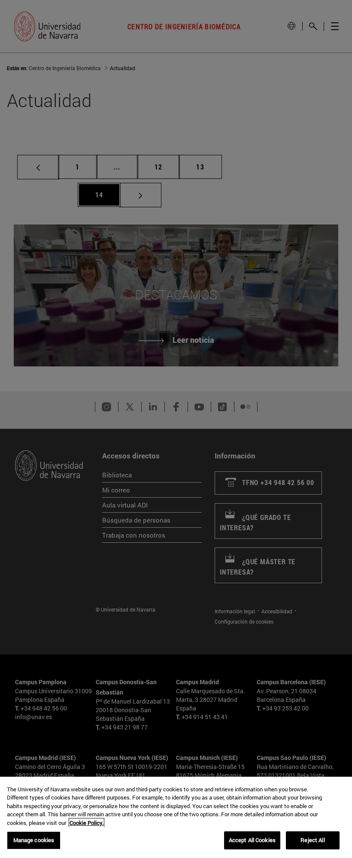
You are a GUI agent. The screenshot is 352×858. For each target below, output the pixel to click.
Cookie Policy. (86, 823)
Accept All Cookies (252, 840)
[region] (176, 817)
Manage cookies (34, 840)
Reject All (312, 840)
